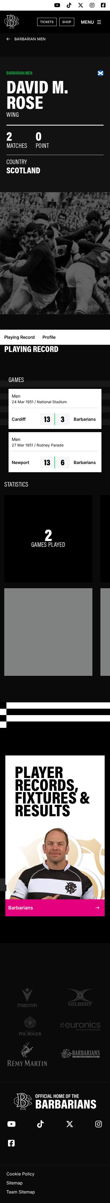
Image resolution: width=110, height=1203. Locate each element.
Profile (49, 337)
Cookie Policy (20, 1173)
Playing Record (19, 337)
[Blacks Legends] (80, 1054)
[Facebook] (103, 5)
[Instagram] (92, 5)
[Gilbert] (80, 997)
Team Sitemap (20, 1192)
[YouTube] (57, 5)
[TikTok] (69, 5)
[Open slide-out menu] (91, 22)
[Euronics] (80, 1026)
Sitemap (14, 1182)
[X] (80, 5)
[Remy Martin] (29, 1054)
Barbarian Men (30, 39)
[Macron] (29, 997)
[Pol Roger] (29, 1026)
